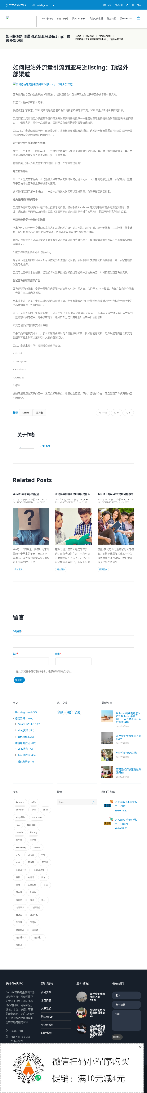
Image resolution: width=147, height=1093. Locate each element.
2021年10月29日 (63, 499)
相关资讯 (90, 35)
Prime (33, 839)
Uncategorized (24, 502)
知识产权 (34, 914)
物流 (32, 900)
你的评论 (17, 631)
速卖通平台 (21, 937)
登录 (139, 4)
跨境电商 (20, 930)
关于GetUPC (126, 18)
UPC (18, 854)
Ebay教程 (23, 748)
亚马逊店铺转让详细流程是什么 (72, 494)
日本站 (19, 892)
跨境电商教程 (96, 18)
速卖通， (38, 937)
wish (18, 862)
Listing (25, 412)
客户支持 (107, 4)
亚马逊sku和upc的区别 (26, 494)
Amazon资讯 (105, 35)
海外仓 (19, 900)
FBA (18, 824)
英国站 (33, 922)
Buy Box (20, 809)
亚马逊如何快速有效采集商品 (128, 771)
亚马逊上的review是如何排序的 (115, 494)
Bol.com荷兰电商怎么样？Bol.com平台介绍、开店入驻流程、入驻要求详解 (128, 718)
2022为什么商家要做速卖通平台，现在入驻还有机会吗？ (97, 1031)
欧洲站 (33, 892)
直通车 (19, 914)
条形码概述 (62, 18)
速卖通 (35, 930)
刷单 (43, 877)
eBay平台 (20, 817)
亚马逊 (39, 412)
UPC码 (31, 854)
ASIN (33, 802)
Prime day (21, 847)
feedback (31, 824)
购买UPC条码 (79, 18)
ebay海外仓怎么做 (126, 752)
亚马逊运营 (39, 869)
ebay (45, 809)
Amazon (20, 802)
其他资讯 (23, 736)
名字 (15, 653)
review (36, 847)
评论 (69, 712)
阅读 (60, 712)
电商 (43, 900)
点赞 (77, 712)
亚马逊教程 (24, 755)
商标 (45, 884)
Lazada (19, 832)
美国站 (19, 922)
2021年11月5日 (20, 499)
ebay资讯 (23, 730)
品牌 (18, 884)
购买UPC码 (47, 1016)
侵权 (18, 877)
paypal (19, 839)
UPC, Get (45, 446)
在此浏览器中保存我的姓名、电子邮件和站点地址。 (44, 671)
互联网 (31, 862)
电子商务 (36, 907)
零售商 (19, 945)
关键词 (31, 877)
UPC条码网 (47, 18)
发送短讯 (117, 1037)
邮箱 (57, 653)
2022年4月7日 (122, 726)
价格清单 (46, 992)
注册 (132, 4)
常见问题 (119, 4)
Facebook (37, 817)
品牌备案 (32, 884)
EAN (34, 809)
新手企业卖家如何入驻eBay (128, 737)
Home (78, 35)
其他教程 (23, 761)
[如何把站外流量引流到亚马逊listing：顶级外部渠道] (73, 84)
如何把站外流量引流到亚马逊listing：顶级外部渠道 (70, 70)
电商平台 (20, 907)
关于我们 (46, 1008)
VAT (43, 854)
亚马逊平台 (21, 869)
